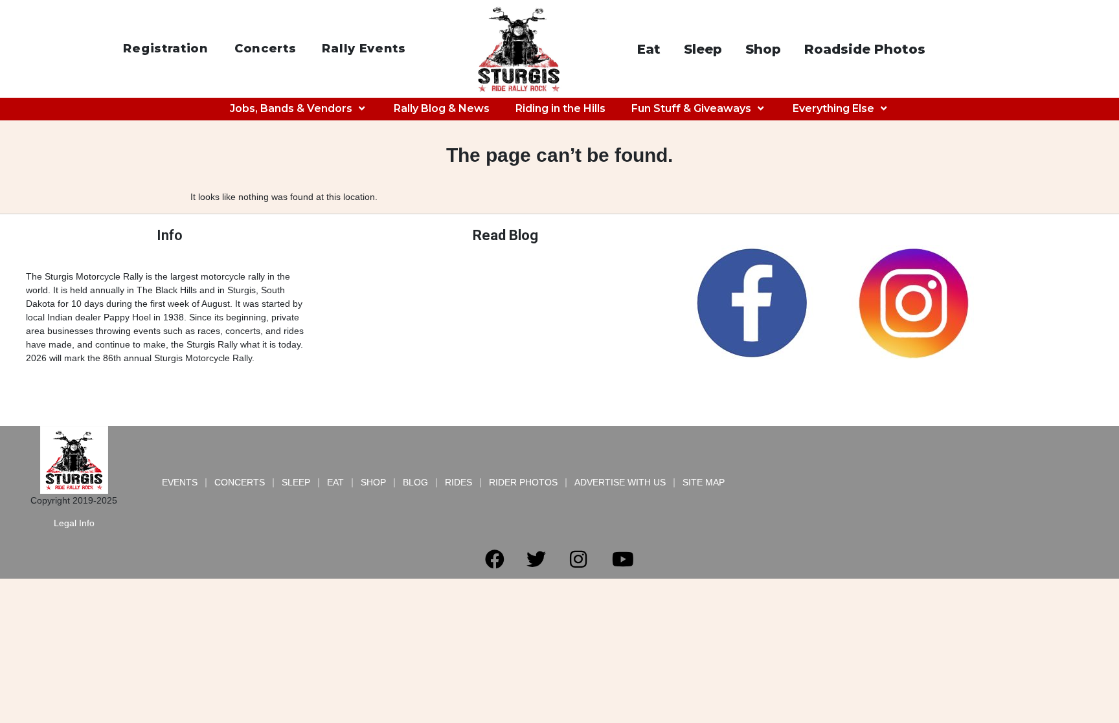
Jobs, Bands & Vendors (291, 108)
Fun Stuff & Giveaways (691, 108)
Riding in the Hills (560, 108)
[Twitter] (536, 559)
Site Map (704, 482)
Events (180, 482)
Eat (649, 49)
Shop (763, 49)
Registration (165, 48)
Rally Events (363, 48)
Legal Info (74, 523)
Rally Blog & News (442, 108)
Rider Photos (523, 482)
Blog (415, 482)
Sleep (703, 49)
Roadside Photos (864, 49)
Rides (458, 482)
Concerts (265, 48)
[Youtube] (623, 559)
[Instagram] (578, 559)
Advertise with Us (620, 482)
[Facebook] (494, 559)
